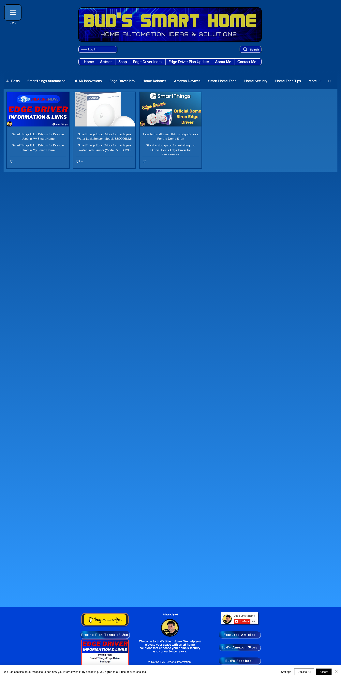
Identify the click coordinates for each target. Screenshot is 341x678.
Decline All (304, 672)
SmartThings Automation (46, 81)
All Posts (13, 81)
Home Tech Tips (288, 81)
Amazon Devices (187, 81)
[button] (122, 62)
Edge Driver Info (122, 81)
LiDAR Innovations (87, 81)
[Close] (336, 672)
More (313, 81)
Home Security (255, 81)
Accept (324, 672)
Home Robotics (154, 81)
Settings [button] (286, 672)
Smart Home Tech (222, 81)
